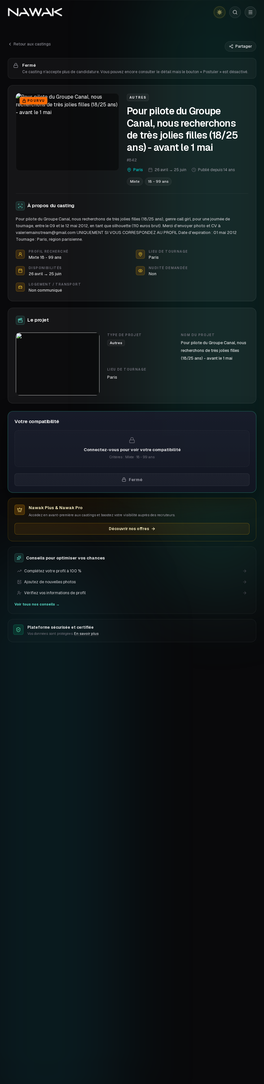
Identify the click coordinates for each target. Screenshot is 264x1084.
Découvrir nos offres (129, 528)
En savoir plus (86, 633)
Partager (243, 46)
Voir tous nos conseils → (37, 604)
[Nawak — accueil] (35, 12)
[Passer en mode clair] (219, 12)
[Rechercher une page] (235, 12)
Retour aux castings (32, 44)
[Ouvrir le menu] (250, 12)
